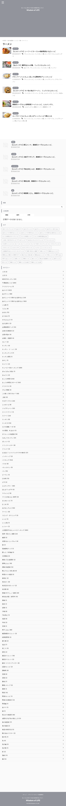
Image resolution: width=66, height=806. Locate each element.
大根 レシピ (43, 251)
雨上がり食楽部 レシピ (45, 258)
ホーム (24, 794)
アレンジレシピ (29, 54)
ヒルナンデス (48, 93)
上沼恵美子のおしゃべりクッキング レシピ (13, 251)
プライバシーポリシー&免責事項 (35, 794)
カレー (16, 244)
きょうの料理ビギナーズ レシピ (10, 236)
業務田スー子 (47, 107)
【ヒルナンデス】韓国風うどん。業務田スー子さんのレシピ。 (32, 193)
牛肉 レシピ (50, 255)
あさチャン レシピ (39, 229)
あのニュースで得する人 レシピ (10, 232)
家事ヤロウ (16, 255)
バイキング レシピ (54, 244)
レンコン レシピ (46, 247)
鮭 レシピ (4, 262)
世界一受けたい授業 (32, 251)
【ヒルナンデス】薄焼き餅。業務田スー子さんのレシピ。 (31, 181)
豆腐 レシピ (18, 258)
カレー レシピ (24, 244)
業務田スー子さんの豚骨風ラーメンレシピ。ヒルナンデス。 (33, 104)
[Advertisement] (33, 25)
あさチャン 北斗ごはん (52, 229)
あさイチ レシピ (28, 229)
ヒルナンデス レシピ (27, 247)
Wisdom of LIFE (33, 10)
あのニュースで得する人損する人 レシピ (50, 232)
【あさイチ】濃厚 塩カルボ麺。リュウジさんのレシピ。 (31, 65)
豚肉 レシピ (26, 258)
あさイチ (26, 68)
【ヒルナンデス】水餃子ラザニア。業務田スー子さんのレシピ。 (33, 157)
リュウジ (53, 68)
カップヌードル (50, 54)
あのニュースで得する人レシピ (29, 232)
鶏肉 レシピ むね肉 (24, 262)
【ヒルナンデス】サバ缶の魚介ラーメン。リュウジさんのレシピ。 (35, 91)
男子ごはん (58, 255)
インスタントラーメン (31, 93)
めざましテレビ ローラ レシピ (35, 240)
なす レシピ (22, 240)
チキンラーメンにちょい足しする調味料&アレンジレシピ (32, 77)
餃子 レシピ (57, 258)
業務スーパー (38, 107)
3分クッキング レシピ (8, 229)
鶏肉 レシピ (13, 262)
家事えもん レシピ (53, 251)
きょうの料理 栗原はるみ (41, 236)
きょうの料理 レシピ (26, 236)
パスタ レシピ (6, 247)
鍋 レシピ (34, 258)
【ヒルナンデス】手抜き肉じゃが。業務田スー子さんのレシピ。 (33, 169)
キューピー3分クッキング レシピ (39, 244)
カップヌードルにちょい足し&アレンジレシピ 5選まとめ (32, 116)
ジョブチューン (49, 79)
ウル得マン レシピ (7, 244)
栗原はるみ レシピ (39, 255)
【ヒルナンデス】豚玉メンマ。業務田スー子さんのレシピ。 (32, 145)
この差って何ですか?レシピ (9, 240)
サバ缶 (41, 93)
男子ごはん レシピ (7, 258)
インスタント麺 (39, 54)
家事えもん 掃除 (6, 255)
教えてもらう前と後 (21, 121)
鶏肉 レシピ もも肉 (36, 262)
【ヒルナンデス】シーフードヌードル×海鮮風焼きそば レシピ (34, 51)
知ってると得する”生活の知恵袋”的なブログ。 (33, 798)
